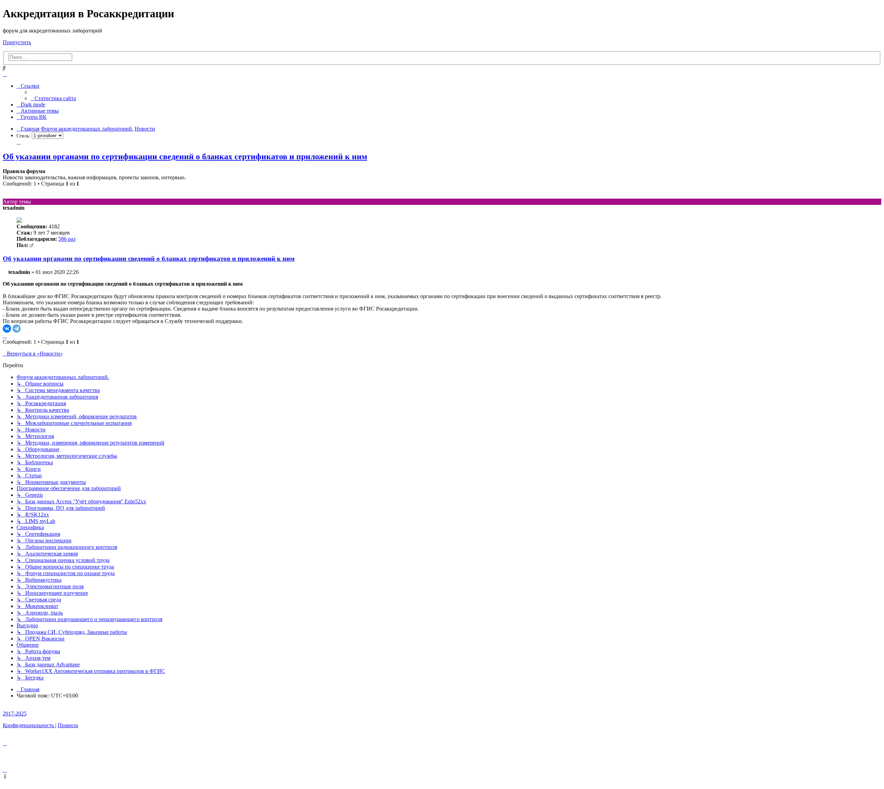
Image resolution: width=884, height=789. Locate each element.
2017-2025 (15, 713)
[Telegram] (16, 328)
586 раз (66, 239)
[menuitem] (53, 98)
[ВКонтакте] (7, 328)
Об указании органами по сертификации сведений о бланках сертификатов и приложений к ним (185, 156)
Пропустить (17, 42)
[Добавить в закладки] (19, 142)
